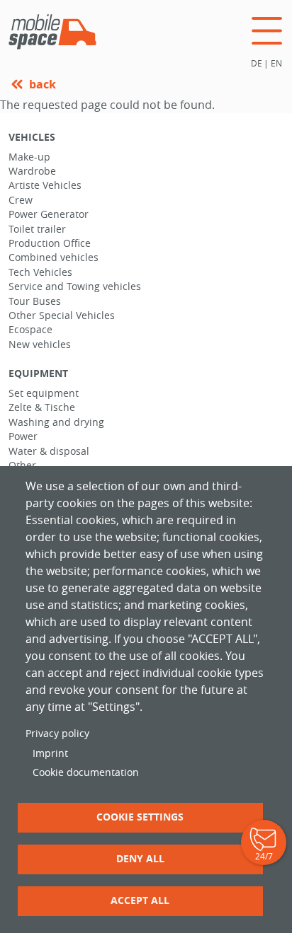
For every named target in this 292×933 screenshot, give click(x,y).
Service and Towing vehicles (75, 286)
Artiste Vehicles (45, 185)
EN (276, 63)
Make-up (29, 157)
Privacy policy (57, 733)
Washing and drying (56, 422)
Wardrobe (32, 171)
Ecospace (30, 329)
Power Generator (49, 214)
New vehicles (40, 344)
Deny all (140, 858)
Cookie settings (140, 816)
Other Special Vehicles (62, 315)
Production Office (50, 243)
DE (256, 63)
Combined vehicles (54, 257)
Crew (21, 200)
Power (23, 436)
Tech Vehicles (40, 272)
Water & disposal (49, 451)
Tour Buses (35, 301)
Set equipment (44, 393)
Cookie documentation (86, 772)
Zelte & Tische (42, 407)
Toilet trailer (37, 229)
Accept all (140, 900)
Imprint (50, 753)
